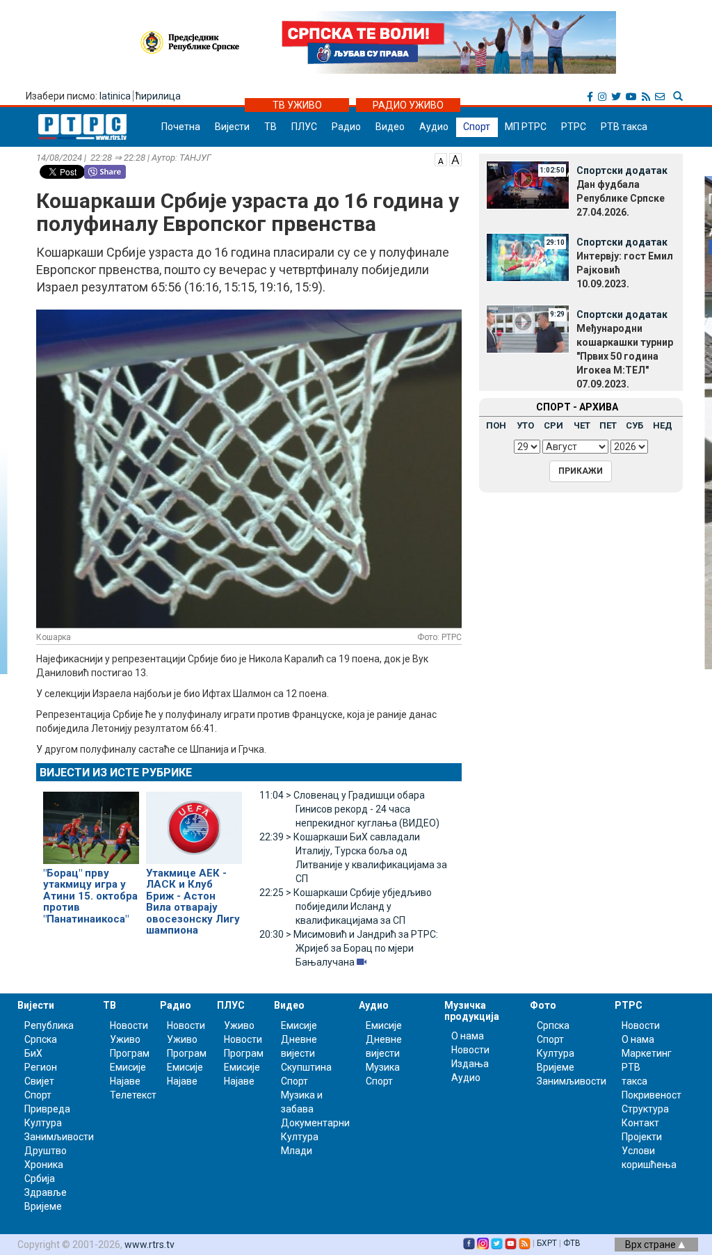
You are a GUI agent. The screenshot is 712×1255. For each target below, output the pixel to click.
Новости (129, 1025)
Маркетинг (647, 1053)
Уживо (125, 1039)
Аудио (433, 126)
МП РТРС (526, 126)
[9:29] (527, 328)
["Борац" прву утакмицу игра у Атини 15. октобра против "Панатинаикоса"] (91, 821)
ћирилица (158, 96)
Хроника (43, 1164)
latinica (115, 96)
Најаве (125, 1081)
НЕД (662, 425)
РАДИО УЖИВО (408, 105)
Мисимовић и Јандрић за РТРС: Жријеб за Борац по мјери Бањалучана (348, 948)
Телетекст (133, 1095)
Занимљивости (59, 1136)
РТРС (573, 126)
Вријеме (43, 1206)
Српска (553, 1025)
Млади (296, 1150)
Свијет (39, 1081)
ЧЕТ (582, 425)
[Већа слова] (455, 158)
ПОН (496, 425)
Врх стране (651, 1244)
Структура (645, 1108)
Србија (39, 1178)
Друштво (45, 1150)
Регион (40, 1067)
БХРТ (547, 1243)
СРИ (553, 425)
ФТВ (572, 1243)
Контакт (640, 1122)
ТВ (270, 126)
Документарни (315, 1122)
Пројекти (642, 1136)
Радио (346, 126)
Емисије (128, 1067)
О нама (467, 1035)
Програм (129, 1053)
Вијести (232, 126)
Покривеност (651, 1095)
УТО (525, 425)
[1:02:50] (527, 184)
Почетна (180, 126)
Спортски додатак (622, 170)
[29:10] (527, 256)
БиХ (33, 1053)
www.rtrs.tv (149, 1244)
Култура (43, 1122)
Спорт (476, 126)
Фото (543, 1005)
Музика (383, 1067)
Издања (470, 1063)
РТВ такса (624, 126)
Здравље (45, 1192)
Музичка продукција (471, 1010)
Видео (390, 126)
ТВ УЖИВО (297, 105)
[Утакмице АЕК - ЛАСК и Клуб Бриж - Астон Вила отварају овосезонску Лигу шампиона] (194, 821)
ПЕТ (608, 425)
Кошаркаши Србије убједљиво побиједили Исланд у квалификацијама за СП (345, 906)
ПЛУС (304, 126)
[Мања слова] (441, 158)
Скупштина (306, 1067)
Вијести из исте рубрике (116, 772)
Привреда (47, 1108)
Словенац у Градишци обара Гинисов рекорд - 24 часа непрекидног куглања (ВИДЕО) (349, 809)
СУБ (634, 425)
